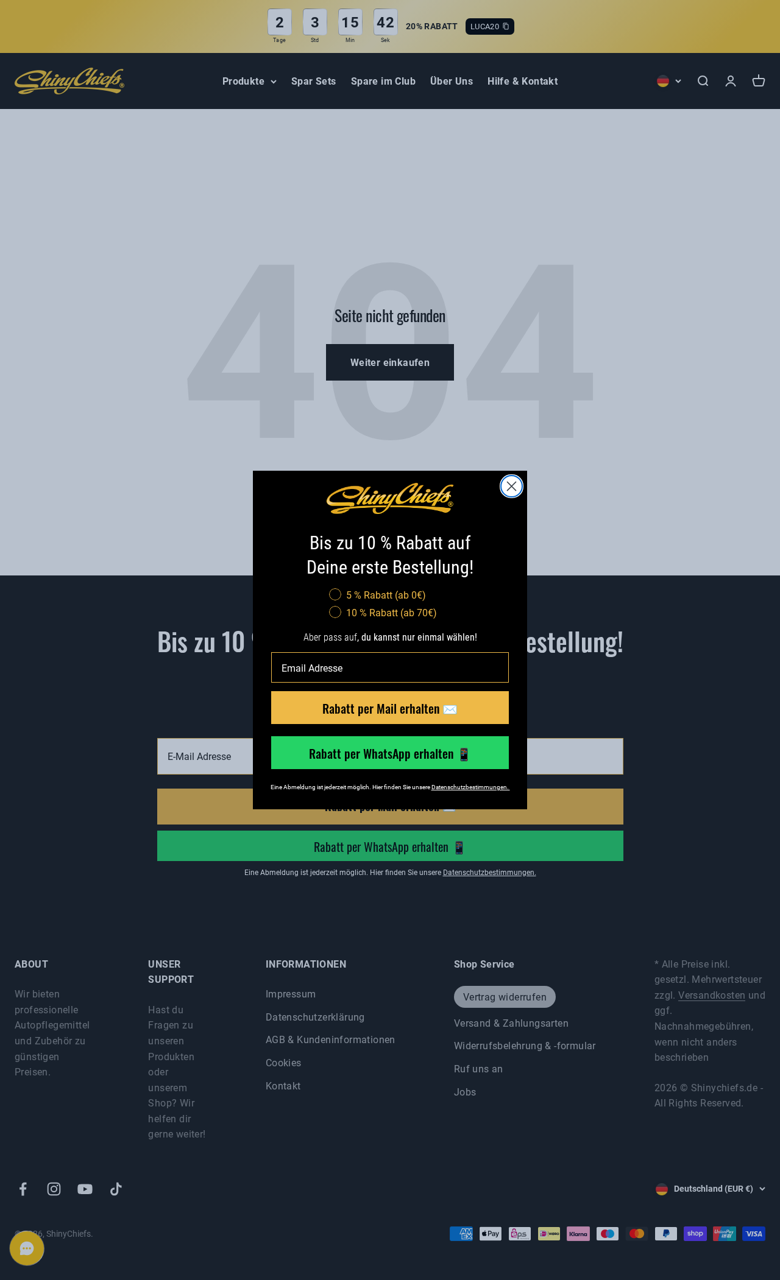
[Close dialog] (511, 486)
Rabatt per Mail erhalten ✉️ (390, 707)
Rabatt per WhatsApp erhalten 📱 (390, 752)
